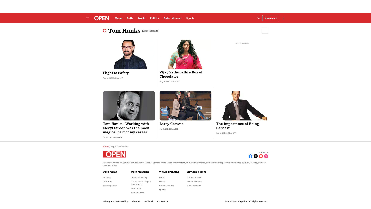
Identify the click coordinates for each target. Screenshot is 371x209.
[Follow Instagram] (266, 156)
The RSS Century (139, 177)
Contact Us (162, 201)
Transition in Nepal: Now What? (141, 183)
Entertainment (173, 18)
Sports (190, 18)
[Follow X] (256, 156)
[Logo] (100, 18)
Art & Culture (194, 177)
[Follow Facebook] (250, 156)
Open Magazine (140, 171)
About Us (136, 201)
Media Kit (149, 201)
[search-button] (259, 18)
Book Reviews (194, 185)
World (142, 18)
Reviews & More (196, 171)
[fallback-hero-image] (129, 54)
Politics (154, 18)
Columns (107, 181)
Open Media (110, 171)
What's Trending (169, 171)
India (130, 18)
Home (118, 18)
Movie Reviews (194, 181)
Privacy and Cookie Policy (115, 201)
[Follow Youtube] (261, 156)
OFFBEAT (272, 18)
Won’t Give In (137, 192)
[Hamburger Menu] (87, 18)
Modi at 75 (136, 188)
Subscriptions (110, 185)
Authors (107, 177)
